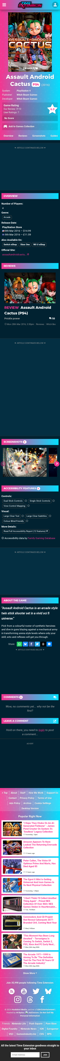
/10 (18, 109)
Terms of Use (45, 798)
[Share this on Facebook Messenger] (49, 644)
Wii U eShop (39, 244)
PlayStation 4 (24, 90)
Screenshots (38, 135)
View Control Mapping (14, 506)
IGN (42, 1028)
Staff (22, 792)
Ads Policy (14, 803)
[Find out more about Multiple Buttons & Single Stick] (53, 500)
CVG (41, 1034)
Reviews (22, 135)
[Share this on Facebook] (31, 644)
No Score (9, 118)
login (42, 730)
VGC (11, 1034)
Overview (8, 135)
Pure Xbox (51, 1023)
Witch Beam (52, 324)
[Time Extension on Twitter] (36, 992)
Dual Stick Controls (13, 501)
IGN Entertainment (46, 1009)
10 (53, 318)
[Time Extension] (30, 5)
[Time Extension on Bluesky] (48, 992)
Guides (54, 135)
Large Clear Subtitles (37, 516)
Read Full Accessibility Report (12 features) (25, 531)
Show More (29, 973)
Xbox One (25, 244)
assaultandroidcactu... (14, 254)
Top (5, 792)
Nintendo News (29, 1028)
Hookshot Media (19, 1009)
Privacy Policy (27, 798)
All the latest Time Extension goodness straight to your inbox (30, 1047)
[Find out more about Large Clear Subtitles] (50, 516)
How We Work (36, 792)
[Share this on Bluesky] (25, 644)
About (14, 792)
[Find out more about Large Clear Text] (22, 516)
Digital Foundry (9, 1028)
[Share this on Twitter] (37, 644)
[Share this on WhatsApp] (19, 644)
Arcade (7, 217)
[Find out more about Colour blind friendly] (27, 521)
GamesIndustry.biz (26, 1034)
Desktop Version (30, 808)
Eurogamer (53, 1028)
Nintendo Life (19, 1023)
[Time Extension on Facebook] (42, 1000)
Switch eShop (10, 244)
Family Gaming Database (41, 538)
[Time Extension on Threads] (30, 1000)
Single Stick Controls (40, 501)
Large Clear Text (11, 516)
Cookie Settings (43, 803)
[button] (56, 464)
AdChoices (33, 1012)
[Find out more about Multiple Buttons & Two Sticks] (26, 500)
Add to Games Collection (21, 126)
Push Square (36, 1023)
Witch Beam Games (27, 94)
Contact (13, 798)
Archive (27, 803)
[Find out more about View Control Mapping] (28, 505)
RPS (49, 1034)
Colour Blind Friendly (14, 521)
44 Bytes (20, 1012)
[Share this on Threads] (43, 644)
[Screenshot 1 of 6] (25, 462)
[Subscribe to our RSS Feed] (11, 992)
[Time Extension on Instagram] (17, 1000)
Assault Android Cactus (30, 80)
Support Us (52, 792)
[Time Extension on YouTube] (23, 992)
